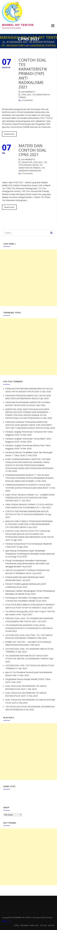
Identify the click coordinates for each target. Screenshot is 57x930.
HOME (16, 925)
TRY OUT (43, 925)
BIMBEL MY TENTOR (18, 25)
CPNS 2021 (26, 94)
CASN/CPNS (26, 162)
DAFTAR (51, 925)
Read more (9, 134)
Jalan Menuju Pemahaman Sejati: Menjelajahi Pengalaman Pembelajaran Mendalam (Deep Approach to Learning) (30, 553)
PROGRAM (24, 925)
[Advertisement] (28, 277)
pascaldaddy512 (28, 91)
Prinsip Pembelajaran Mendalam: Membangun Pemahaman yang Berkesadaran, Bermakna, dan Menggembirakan (27, 563)
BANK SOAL (34, 925)
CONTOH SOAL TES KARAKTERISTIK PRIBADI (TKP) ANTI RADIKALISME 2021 (33, 73)
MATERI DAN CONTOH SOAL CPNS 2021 (32, 150)
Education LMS (38, 917)
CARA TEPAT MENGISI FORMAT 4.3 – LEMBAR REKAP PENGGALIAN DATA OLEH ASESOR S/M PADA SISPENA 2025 (30, 497)
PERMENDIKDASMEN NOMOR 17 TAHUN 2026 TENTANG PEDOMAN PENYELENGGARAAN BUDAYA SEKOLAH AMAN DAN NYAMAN (29, 478)
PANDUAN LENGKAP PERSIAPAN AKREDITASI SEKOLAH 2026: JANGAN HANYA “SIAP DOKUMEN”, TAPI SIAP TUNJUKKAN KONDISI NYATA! (28, 425)
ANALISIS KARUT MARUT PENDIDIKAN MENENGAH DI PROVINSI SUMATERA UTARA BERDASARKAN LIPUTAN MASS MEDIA (29, 524)
